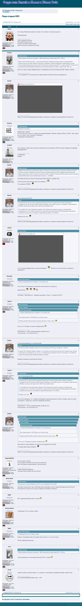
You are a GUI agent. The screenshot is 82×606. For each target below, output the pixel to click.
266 (11, 69)
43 (10, 308)
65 (10, 502)
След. (78, 22)
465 (11, 473)
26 (11, 285)
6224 (11, 588)
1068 (11, 140)
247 (11, 310)
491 (11, 71)
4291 (11, 565)
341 (11, 488)
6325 (11, 563)
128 (11, 522)
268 (11, 46)
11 (11, 242)
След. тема (76, 24)
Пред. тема (69, 24)
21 (10, 487)
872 (11, 98)
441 (11, 97)
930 (11, 472)
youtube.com (30, 84)
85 (11, 523)
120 (11, 587)
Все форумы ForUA (8, 10)
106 (11, 503)
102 (11, 139)
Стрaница (67, 22)
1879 (11, 45)
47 (10, 241)
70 (10, 284)
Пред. (71, 22)
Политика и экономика (22, 599)
